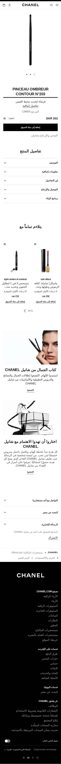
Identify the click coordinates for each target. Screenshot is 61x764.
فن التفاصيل (52, 180)
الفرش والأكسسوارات (45, 558)
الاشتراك (53, 537)
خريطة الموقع (50, 639)
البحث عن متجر (49, 691)
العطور (54, 625)
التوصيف (53, 162)
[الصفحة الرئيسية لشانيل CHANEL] (53, 552)
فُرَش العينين (23, 558)
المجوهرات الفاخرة (47, 610)
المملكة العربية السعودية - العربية (18, 749)
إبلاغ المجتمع (51, 720)
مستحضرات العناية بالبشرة (43, 635)
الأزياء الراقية (50, 596)
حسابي (54, 663)
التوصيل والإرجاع (49, 189)
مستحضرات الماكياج (46, 630)
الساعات (53, 615)
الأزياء (54, 601)
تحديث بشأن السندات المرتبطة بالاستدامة (34, 730)
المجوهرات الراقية (48, 605)
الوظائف (53, 705)
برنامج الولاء (52, 198)
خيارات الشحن (50, 658)
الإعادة (54, 668)
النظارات (53, 620)
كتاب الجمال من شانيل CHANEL (30, 370)
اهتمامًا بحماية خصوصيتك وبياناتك (39, 715)
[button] (30, 500)
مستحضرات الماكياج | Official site (27, 552)
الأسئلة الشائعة (49, 678)
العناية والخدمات (49, 673)
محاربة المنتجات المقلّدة (44, 725)
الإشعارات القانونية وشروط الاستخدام (37, 710)
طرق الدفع (52, 653)
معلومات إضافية (50, 171)
